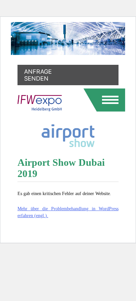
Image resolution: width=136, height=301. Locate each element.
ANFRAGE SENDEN (38, 75)
